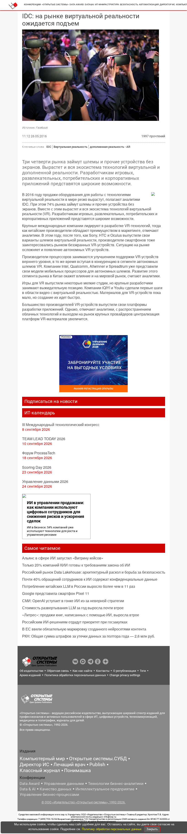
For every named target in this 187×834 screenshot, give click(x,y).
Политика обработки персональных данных (75, 675)
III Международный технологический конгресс (60, 424)
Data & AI (28, 789)
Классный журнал (40, 770)
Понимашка (77, 770)
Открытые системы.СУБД (98, 758)
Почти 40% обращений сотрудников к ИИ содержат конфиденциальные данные (89, 579)
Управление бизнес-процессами (49, 794)
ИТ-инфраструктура (107, 4)
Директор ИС (167, 4)
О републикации (124, 670)
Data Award (30, 783)
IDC (48, 146)
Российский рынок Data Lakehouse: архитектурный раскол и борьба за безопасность (93, 572)
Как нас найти (82, 670)
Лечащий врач (69, 764)
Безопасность (129, 4)
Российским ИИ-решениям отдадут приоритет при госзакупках (74, 622)
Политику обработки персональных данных (112, 829)
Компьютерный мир (42, 758)
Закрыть (152, 829)
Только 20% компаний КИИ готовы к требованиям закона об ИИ (76, 565)
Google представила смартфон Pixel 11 (55, 593)
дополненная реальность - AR (110, 146)
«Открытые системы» (55, 4)
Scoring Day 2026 (36, 467)
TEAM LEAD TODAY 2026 (43, 438)
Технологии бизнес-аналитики (115, 783)
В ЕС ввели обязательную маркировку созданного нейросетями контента (84, 629)
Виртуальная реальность (70, 146)
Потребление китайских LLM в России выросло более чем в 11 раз (78, 586)
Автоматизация (149, 4)
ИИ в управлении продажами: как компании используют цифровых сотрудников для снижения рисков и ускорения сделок (55, 511)
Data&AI (89, 4)
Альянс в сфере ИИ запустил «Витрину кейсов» (62, 558)
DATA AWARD (77, 4)
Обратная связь (58, 670)
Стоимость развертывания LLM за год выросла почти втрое (73, 607)
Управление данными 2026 (45, 481)
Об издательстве (31, 670)
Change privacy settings (124, 675)
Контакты (102, 670)
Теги (143, 670)
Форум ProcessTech (38, 452)
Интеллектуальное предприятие (104, 789)
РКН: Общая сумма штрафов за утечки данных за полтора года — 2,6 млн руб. (88, 636)
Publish (97, 764)
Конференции (32, 4)
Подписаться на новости (51, 401)
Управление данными (64, 783)
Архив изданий (30, 675)
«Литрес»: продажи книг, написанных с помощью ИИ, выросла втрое (80, 614)
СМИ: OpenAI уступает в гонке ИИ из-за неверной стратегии (73, 600)
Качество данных (55, 789)
